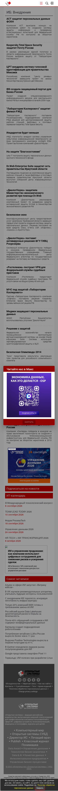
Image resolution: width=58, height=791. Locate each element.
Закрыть (39, 788)
